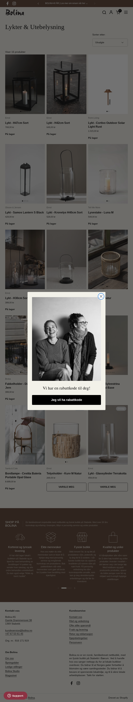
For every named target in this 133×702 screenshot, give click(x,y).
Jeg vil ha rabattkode (66, 400)
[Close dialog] (101, 296)
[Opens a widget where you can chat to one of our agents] (15, 696)
